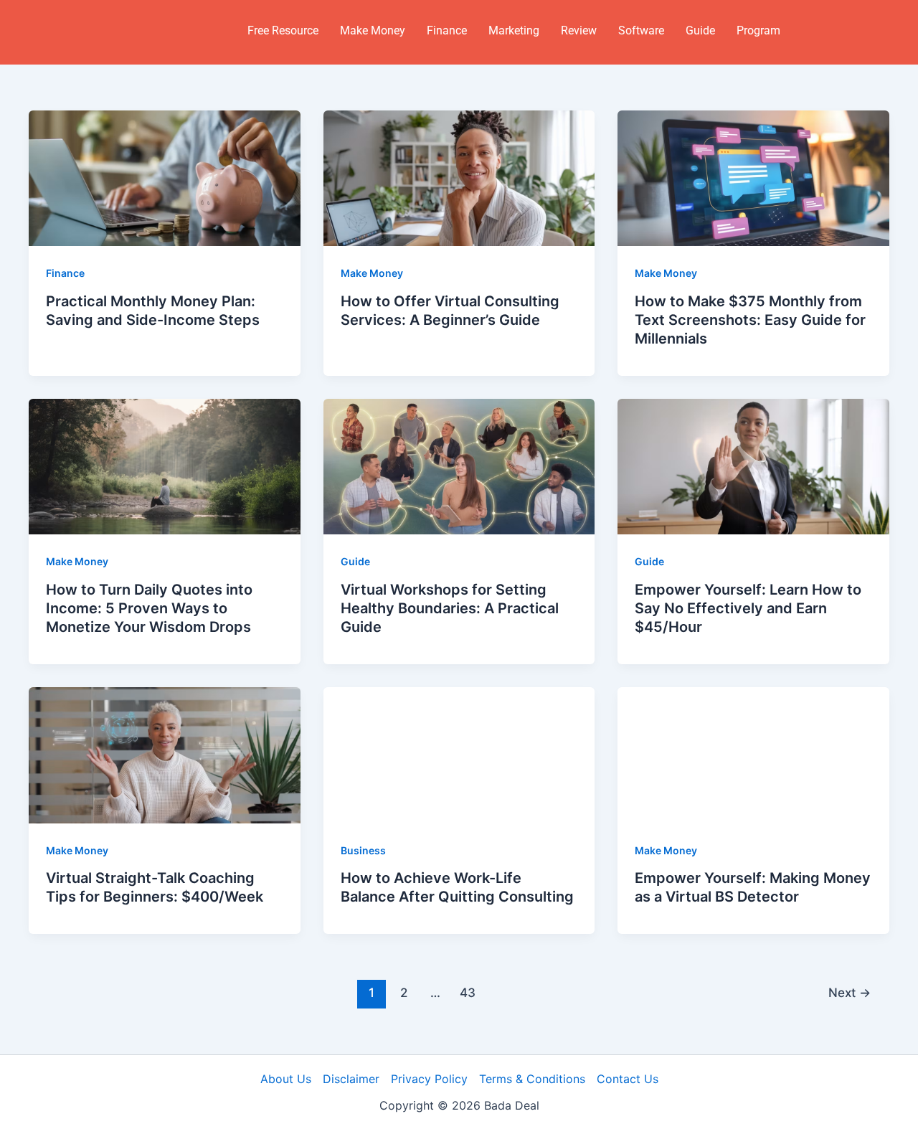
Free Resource (282, 30)
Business (363, 850)
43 (467, 992)
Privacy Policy (429, 1079)
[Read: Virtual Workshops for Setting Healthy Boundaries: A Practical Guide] (459, 465)
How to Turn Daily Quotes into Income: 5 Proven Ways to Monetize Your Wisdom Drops (149, 608)
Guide (700, 30)
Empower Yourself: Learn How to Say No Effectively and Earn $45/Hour (748, 608)
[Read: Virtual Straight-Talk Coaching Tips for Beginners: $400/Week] (165, 754)
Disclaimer (351, 1079)
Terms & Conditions (532, 1079)
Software (641, 30)
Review (579, 30)
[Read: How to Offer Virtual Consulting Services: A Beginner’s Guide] (459, 177)
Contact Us (627, 1079)
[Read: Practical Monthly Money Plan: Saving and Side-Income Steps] (165, 177)
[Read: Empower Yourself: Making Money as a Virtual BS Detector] (753, 754)
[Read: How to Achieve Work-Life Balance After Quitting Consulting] (459, 754)
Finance (447, 30)
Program (758, 30)
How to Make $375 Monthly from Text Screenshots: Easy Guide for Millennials (750, 320)
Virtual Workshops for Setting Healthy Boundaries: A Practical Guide (450, 608)
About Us (285, 1079)
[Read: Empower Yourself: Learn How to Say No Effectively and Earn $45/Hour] (753, 465)
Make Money (372, 30)
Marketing (513, 30)
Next (849, 992)
